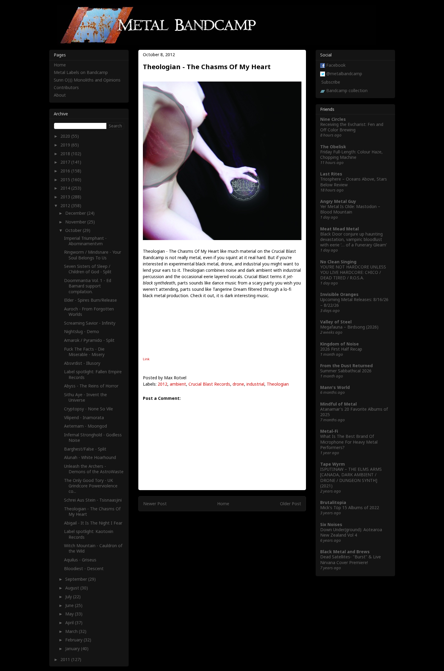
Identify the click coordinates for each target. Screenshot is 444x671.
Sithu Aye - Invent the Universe (85, 397)
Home (223, 503)
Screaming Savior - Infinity (89, 323)
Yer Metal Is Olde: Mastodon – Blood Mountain (350, 209)
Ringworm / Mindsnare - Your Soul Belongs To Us (92, 254)
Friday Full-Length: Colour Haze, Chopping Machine (351, 154)
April (70, 622)
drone (238, 384)
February (74, 640)
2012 (162, 384)
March (72, 631)
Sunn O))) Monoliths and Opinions (87, 80)
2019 (65, 145)
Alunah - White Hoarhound (90, 457)
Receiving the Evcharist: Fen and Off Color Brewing (351, 127)
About (60, 95)
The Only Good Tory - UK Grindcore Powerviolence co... (90, 485)
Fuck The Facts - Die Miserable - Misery (84, 351)
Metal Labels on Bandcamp (81, 72)
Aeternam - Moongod (85, 426)
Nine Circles (333, 119)
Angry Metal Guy (338, 201)
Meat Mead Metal (339, 229)
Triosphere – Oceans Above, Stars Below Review (353, 181)
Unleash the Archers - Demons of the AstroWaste (94, 468)
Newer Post (155, 503)
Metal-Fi (329, 431)
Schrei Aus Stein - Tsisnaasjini (93, 500)
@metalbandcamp (344, 73)
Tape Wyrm (332, 464)
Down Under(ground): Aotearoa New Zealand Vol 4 (351, 532)
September (76, 579)
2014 (65, 188)
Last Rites (331, 174)
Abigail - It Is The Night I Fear (93, 523)
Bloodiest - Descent (84, 568)
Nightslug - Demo (81, 331)
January (73, 648)
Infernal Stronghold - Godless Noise (93, 437)
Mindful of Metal (338, 404)
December (76, 213)
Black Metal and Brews (345, 551)
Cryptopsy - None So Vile (88, 409)
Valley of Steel (336, 322)
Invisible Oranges (339, 294)
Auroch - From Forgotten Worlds (89, 311)
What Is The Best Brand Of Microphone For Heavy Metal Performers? (349, 441)
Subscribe (330, 82)
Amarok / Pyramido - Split (89, 340)
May (70, 614)
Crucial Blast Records (209, 384)
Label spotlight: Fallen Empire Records (93, 374)
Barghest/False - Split (85, 449)
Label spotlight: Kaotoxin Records (88, 534)
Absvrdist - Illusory (82, 363)
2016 (65, 171)
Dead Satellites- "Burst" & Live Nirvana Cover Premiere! (350, 559)
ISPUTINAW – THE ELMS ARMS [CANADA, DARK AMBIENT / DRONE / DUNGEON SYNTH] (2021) (351, 477)
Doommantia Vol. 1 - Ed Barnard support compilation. (87, 286)
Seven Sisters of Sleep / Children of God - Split (87, 268)
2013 (65, 197)
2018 (65, 153)
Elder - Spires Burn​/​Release (90, 300)
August (72, 588)
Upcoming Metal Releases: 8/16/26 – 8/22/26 (354, 302)
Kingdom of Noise (339, 344)
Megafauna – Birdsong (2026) (349, 327)
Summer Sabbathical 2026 (346, 371)
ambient (178, 384)
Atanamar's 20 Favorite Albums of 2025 (354, 411)
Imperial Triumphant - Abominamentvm (85, 240)
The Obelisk (333, 146)
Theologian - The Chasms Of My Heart (92, 511)
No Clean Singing (338, 262)
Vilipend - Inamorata (84, 417)
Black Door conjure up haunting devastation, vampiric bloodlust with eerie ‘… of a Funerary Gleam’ (353, 239)
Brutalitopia (333, 502)
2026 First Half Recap (341, 349)
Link (146, 359)
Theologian (278, 384)
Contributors (66, 87)
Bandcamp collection (347, 90)
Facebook (336, 65)
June (70, 605)
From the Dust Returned (346, 365)
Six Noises (331, 524)
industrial (255, 384)
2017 (65, 162)
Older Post (290, 503)
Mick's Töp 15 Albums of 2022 (349, 507)
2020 (65, 136)
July (69, 596)
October (74, 230)
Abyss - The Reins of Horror (91, 386)
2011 (65, 659)
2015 (65, 179)
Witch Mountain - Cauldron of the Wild (93, 548)
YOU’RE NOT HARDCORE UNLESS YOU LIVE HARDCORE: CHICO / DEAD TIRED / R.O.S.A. (353, 272)
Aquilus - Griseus (80, 560)
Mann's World (335, 387)
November (76, 222)
